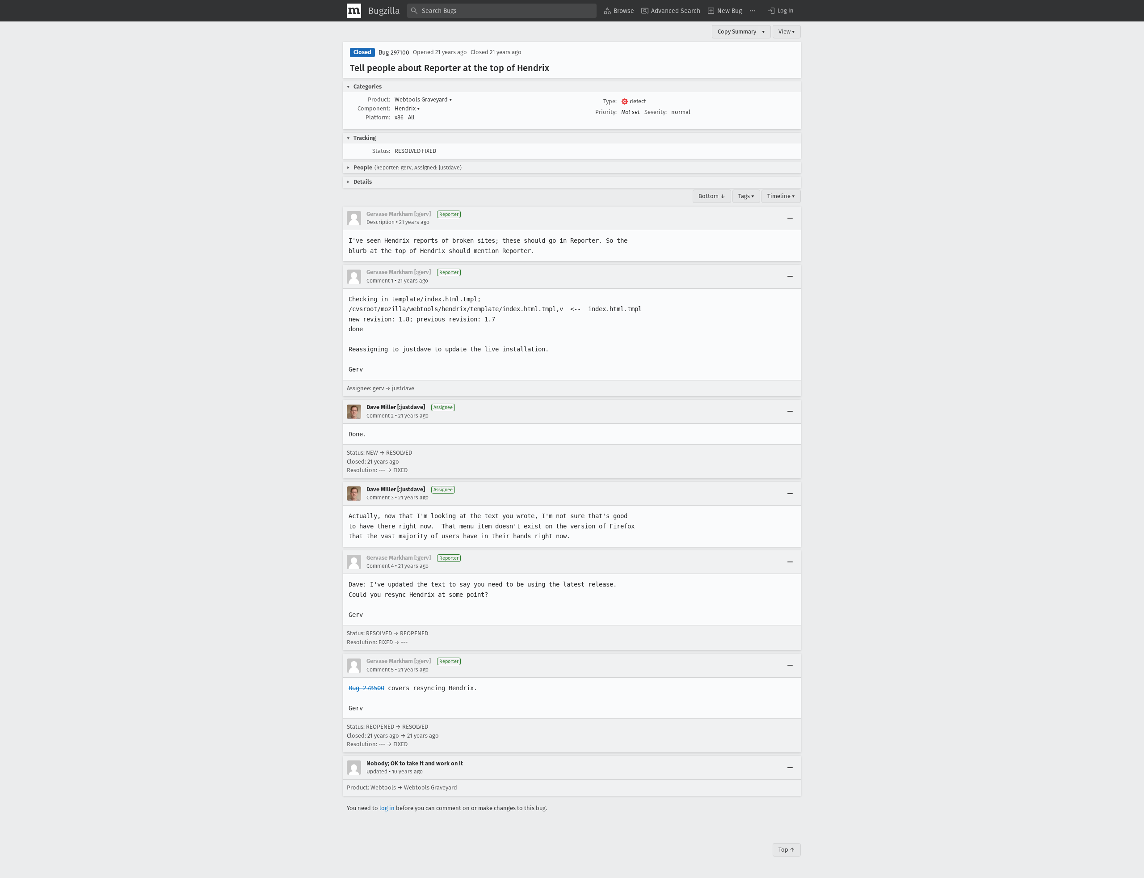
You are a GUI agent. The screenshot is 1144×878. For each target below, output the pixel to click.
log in (387, 808)
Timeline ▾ (781, 196)
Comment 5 (380, 670)
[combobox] (502, 11)
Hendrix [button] (407, 108)
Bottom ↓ (711, 196)
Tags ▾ (746, 196)
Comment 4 (380, 566)
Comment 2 (380, 416)
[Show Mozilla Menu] (354, 11)
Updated (376, 771)
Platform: (378, 117)
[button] (780, 11)
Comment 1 (379, 281)
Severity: (655, 112)
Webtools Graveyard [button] (423, 99)
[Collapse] (790, 218)
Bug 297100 (394, 52)
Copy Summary (737, 31)
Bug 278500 (366, 688)
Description (380, 222)
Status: (381, 151)
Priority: (606, 112)
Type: (610, 101)
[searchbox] (502, 11)
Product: (379, 99)
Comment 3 (380, 497)
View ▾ (786, 31)
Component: (374, 108)
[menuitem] (619, 11)
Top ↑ (786, 849)
